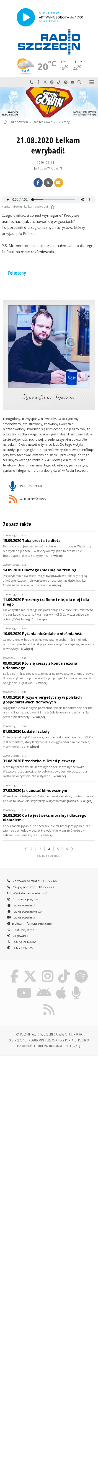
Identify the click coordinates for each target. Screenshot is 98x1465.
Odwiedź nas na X (45, 82)
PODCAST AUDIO (31, 486)
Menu (91, 82)
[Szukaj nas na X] (30, 970)
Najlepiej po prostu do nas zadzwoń (31, 82)
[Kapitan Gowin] (49, 102)
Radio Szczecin (18, 122)
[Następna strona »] (72, 849)
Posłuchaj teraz (23, 930)
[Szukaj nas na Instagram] (47, 970)
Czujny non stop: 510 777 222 (33, 887)
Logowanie (20, 936)
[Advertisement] (49, 1111)
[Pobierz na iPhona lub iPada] (61, 987)
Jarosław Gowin (48, 168)
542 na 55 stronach (49, 856)
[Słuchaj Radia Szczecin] (26, 17)
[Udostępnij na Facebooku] (38, 182)
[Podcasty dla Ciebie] (76, 987)
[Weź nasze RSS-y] (49, 1004)
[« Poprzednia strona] (25, 849)
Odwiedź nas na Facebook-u (38, 82)
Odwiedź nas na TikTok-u (58, 82)
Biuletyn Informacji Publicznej (32, 923)
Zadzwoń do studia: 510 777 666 (35, 881)
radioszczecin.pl (23, 905)
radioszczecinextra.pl (27, 911)
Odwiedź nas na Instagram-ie (52, 82)
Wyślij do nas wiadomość (72, 82)
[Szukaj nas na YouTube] (24, 987)
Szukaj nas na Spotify (65, 82)
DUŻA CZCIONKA (24, 942)
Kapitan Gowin (43, 122)
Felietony (64, 122)
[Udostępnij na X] (48, 182)
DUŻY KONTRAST (24, 948)
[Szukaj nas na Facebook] (14, 970)
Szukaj (79, 82)
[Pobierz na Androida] (44, 987)
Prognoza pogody (25, 899)
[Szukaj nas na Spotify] (81, 970)
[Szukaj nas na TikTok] (64, 970)
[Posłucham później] (52, 206)
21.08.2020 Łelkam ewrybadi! (48, 145)
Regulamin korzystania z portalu (53, 1040)
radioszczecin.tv (23, 917)
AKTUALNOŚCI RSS (32, 499)
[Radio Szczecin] (49, 41)
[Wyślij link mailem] (58, 182)
